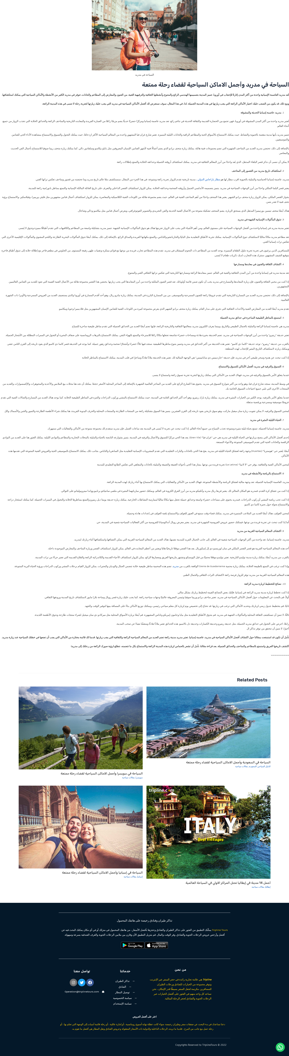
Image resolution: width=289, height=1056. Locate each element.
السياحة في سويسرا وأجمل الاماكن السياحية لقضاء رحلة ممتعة (102, 773)
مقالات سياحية (241, 766)
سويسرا (139, 777)
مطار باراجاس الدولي (208, 179)
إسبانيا (140, 876)
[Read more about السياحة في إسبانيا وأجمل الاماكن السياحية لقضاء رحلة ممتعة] (81, 826)
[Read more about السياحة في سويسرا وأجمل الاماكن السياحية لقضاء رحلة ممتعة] (81, 727)
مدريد (176, 566)
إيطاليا (267, 887)
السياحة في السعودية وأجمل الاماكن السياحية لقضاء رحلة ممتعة (228, 762)
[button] (280, 1047)
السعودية (253, 766)
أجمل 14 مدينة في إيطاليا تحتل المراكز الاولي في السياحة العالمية (228, 883)
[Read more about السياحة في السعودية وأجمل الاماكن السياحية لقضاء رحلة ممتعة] (208, 722)
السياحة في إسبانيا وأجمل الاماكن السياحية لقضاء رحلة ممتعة (102, 872)
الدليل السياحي (264, 766)
